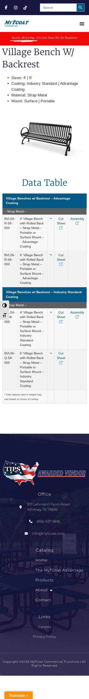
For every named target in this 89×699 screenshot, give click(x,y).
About (41, 590)
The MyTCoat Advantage (59, 570)
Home (41, 560)
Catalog (44, 550)
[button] (82, 23)
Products (44, 580)
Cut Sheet (61, 221)
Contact (43, 600)
